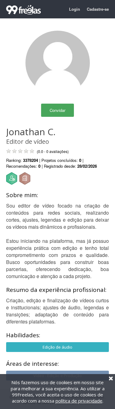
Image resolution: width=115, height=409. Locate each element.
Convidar (57, 110)
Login (74, 9)
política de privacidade (79, 401)
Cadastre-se (98, 9)
